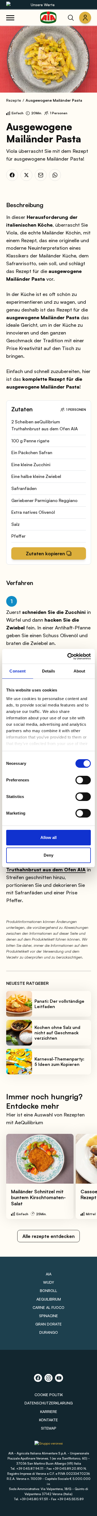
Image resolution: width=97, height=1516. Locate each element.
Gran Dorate (48, 1324)
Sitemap (48, 1428)
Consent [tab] (17, 671)
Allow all (48, 837)
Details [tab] (48, 671)
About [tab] (79, 671)
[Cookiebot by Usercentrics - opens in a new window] (68, 656)
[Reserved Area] (85, 18)
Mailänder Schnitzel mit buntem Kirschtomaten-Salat (38, 1197)
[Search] (71, 18)
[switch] (83, 780)
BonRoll (48, 1290)
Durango (48, 1332)
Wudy (48, 1282)
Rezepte (13, 100)
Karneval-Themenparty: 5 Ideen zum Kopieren (59, 1061)
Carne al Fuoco (48, 1307)
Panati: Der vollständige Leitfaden (59, 1003)
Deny (48, 855)
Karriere (48, 1411)
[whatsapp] (55, 175)
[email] (41, 175)
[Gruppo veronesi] (48, 1445)
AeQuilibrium (48, 1299)
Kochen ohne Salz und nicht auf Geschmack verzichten (57, 1033)
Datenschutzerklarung (49, 1403)
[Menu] (10, 18)
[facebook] (12, 175)
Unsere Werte (43, 4)
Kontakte (48, 1420)
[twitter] (26, 175)
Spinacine (48, 1315)
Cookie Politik (48, 1394)
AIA (48, 1274)
